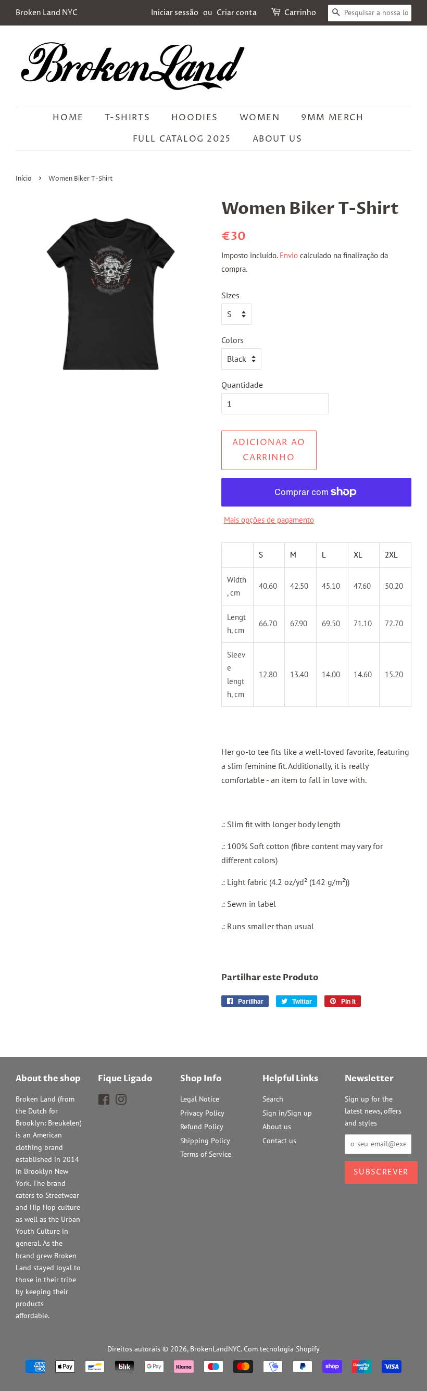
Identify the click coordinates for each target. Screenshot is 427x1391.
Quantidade (242, 385)
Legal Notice (199, 1099)
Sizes (230, 295)
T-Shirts (127, 117)
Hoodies (194, 117)
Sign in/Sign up (287, 1113)
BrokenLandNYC (215, 1349)
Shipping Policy (205, 1140)
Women (260, 117)
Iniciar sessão (174, 13)
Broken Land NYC (47, 13)
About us (278, 139)
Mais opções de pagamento (269, 520)
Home (68, 117)
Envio (289, 255)
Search (272, 1099)
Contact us (279, 1140)
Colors (232, 340)
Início (24, 178)
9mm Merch (332, 117)
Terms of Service (205, 1154)
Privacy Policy (202, 1113)
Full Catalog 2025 (182, 139)
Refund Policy (201, 1126)
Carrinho (300, 13)
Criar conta (237, 13)
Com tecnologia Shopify (282, 1349)
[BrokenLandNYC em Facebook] (104, 1101)
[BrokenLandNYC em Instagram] (121, 1101)
